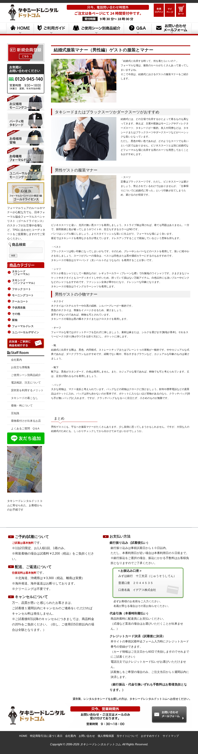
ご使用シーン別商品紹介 (26, 375)
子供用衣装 (19, 307)
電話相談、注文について (26, 382)
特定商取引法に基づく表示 (46, 735)
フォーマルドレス (23, 326)
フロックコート (21, 289)
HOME (20, 28)
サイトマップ (171, 735)
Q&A (137, 28)
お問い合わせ (87, 735)
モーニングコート (23, 295)
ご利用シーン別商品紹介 (96, 28)
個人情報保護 (106, 735)
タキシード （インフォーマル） (24, 281)
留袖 (14, 319)
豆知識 (15, 413)
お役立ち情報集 (20, 367)
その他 (16, 313)
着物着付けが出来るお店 (26, 420)
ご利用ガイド (51, 28)
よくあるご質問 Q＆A (25, 428)
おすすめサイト (150, 735)
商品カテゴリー (25, 264)
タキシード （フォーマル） (21, 273)
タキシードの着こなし (24, 397)
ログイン (159, 10)
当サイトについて (127, 735)
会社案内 (16, 359)
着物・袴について (22, 405)
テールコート (20, 301)
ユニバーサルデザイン (25, 332)
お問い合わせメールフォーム (171, 28)
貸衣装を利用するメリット (27, 390)
